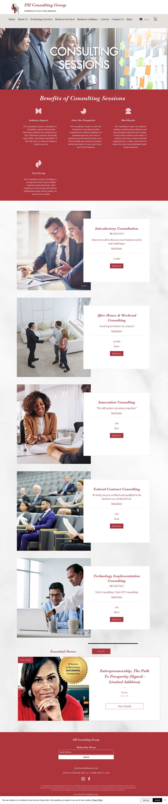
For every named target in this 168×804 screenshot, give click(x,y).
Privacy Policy (97, 800)
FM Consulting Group (45, 4)
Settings (146, 800)
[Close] (165, 800)
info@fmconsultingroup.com (86, 768)
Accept (157, 800)
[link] (116, 228)
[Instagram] (83, 778)
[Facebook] (89, 778)
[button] (41, 19)
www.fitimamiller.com (77, 785)
